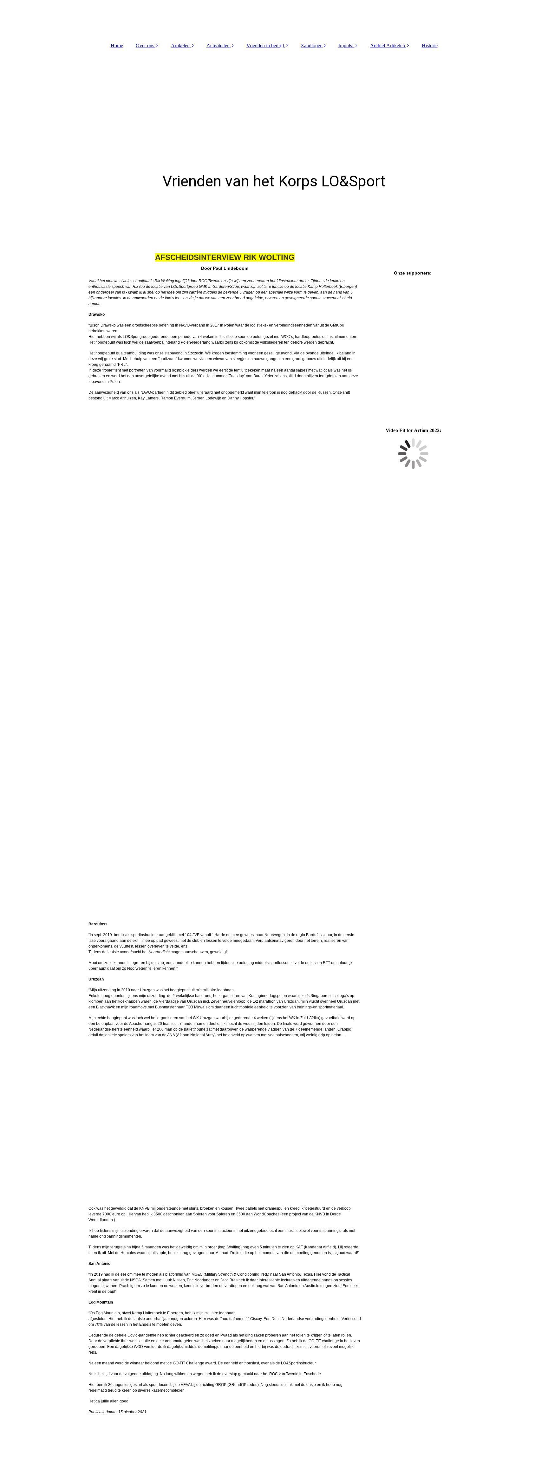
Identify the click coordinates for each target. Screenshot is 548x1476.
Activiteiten (218, 45)
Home (117, 45)
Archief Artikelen (387, 45)
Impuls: (345, 45)
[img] (274, 19)
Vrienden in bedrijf (265, 45)
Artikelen (180, 45)
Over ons (145, 45)
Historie (430, 45)
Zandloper (311, 45)
